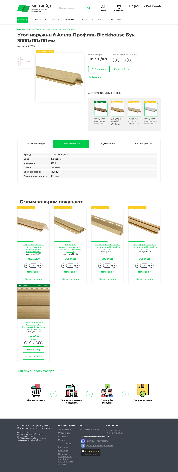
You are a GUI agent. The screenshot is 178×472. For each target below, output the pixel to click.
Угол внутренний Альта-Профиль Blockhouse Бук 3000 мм (145, 246)
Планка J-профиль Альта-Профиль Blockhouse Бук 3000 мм (107, 246)
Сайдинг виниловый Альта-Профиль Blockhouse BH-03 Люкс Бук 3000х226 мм (33, 325)
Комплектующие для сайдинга (60, 29)
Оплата (55, 20)
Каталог (22, 20)
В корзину (100, 69)
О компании (39, 20)
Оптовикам (98, 20)
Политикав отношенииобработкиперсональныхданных (65, 459)
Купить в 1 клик (122, 69)
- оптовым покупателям (98, 441)
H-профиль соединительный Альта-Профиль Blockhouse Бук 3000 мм (71, 248)
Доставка (69, 20)
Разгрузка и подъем (90, 429)
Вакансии (63, 450)
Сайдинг (40, 29)
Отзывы (83, 20)
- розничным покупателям (99, 445)
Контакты (115, 20)
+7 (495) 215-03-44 (145, 6)
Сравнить (96, 77)
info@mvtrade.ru (114, 430)
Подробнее (43, 285)
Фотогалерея (65, 443)
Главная (21, 29)
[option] (24, 61)
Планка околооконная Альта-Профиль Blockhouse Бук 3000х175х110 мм (33, 248)
